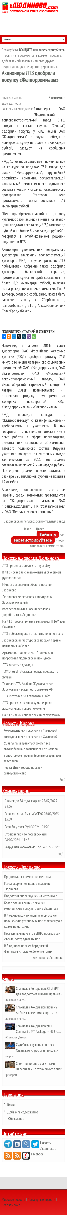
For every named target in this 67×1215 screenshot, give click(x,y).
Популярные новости (41, 1199)
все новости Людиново (48, 957)
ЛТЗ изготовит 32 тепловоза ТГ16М (26, 696)
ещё (60, 853)
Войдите (47, 534)
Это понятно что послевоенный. (26, 834)
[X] (19, 336)
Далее (40, 528)
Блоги (11, 1104)
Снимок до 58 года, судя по (23, 800)
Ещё (62, 779)
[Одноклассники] (9, 336)
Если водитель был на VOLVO (24, 813)
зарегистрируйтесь (33, 540)
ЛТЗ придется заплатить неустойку (26, 565)
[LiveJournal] (24, 336)
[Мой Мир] (14, 336)
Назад (27, 528)
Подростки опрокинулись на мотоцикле (30, 895)
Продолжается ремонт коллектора (27, 876)
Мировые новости (14, 1199)
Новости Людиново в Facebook (43, 1148)
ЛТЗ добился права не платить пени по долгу (32, 633)
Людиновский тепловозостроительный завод (34, 521)
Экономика (57, 97)
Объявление (16, 1118)
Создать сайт (11, 1205)
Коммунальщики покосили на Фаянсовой (31, 730)
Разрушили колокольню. (20, 847)
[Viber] (29, 336)
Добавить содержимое (22, 1112)
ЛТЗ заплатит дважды (17, 664)
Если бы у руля (14, 826)
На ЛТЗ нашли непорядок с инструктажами (31, 715)
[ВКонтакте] (4, 336)
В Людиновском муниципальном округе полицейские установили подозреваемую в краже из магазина (33, 921)
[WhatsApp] (34, 336)
